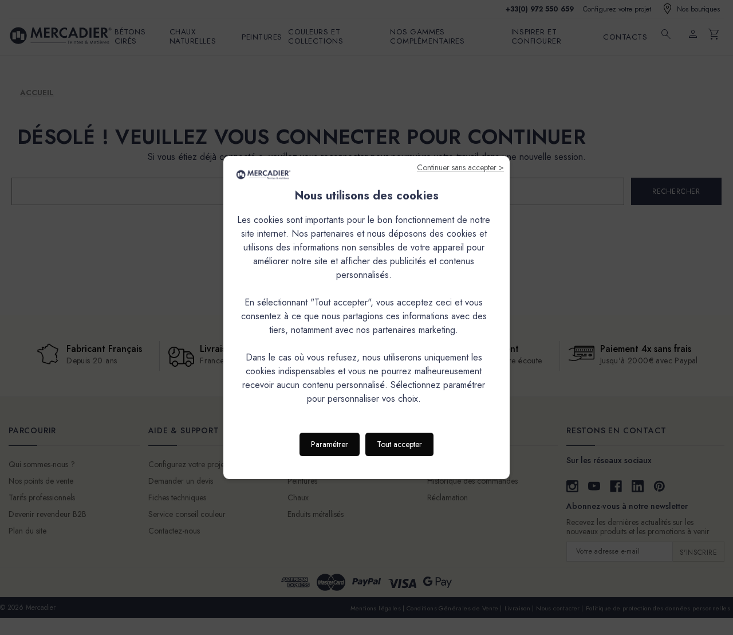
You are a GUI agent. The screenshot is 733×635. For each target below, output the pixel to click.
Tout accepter (399, 444)
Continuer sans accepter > (460, 167)
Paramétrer (329, 444)
